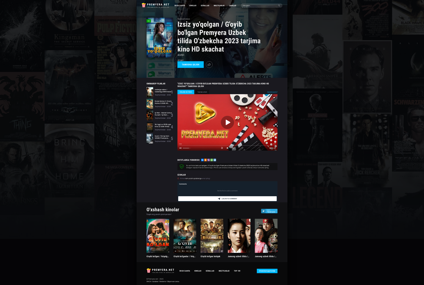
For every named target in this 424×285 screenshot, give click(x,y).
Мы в (271, 211)
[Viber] (208, 160)
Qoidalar (155, 281)
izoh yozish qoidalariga (193, 178)
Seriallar (205, 6)
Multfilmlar (219, 6)
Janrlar (232, 6)
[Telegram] (214, 160)
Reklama (163, 281)
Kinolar (192, 6)
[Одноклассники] (205, 160)
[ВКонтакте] (202, 160)
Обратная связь (173, 281)
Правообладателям (267, 271)
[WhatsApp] (211, 160)
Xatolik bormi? (272, 92)
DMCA (149, 281)
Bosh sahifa (180, 6)
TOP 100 (237, 271)
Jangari (180, 60)
